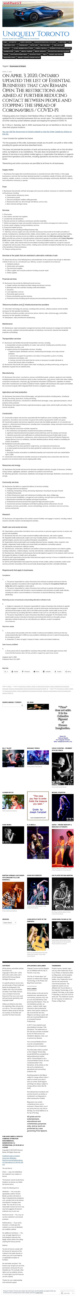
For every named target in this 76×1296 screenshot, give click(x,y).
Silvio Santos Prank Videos (18, 54)
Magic (17, 51)
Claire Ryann (62, 42)
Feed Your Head (45, 45)
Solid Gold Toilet (35, 54)
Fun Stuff (6, 48)
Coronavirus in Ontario (25, 686)
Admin (9, 686)
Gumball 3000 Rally (41, 48)
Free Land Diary (59, 45)
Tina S (45, 54)
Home (5, 42)
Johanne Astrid (8, 51)
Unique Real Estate (9, 57)
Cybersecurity (23, 45)
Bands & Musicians (26, 42)
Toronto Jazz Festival (56, 54)
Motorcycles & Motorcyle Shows (58, 51)
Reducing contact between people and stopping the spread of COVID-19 (28, 689)
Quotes (5, 54)
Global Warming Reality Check (23, 48)
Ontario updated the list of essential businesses (29, 691)
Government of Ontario (43, 686)
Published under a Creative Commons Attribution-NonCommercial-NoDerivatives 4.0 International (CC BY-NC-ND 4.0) (12, 1160)
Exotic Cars (34, 45)
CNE (69, 42)
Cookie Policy (39, 1292)
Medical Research (40, 51)
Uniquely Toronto (35, 34)
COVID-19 (34, 686)
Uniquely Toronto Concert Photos (29, 57)
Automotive (12, 42)
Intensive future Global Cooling (60, 48)
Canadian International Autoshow (45, 42)
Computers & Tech (9, 45)
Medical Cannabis (26, 51)
